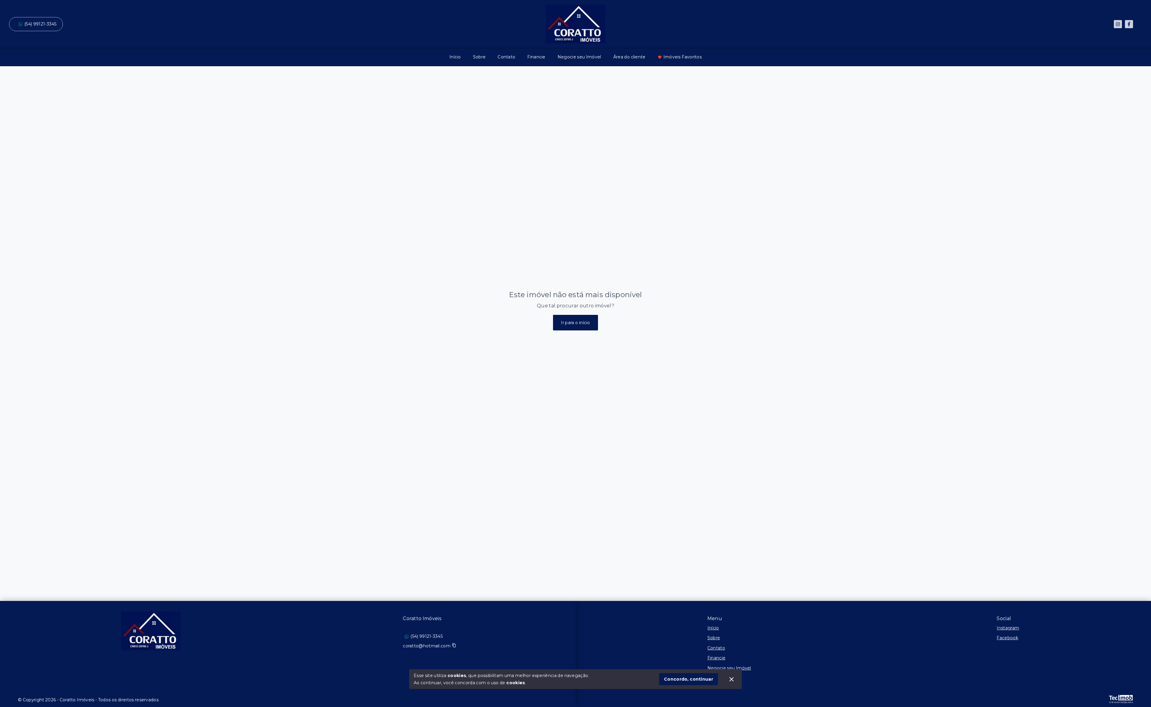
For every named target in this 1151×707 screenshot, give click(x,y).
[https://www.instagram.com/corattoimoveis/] (1118, 24)
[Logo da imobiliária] (150, 631)
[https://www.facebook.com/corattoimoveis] (1129, 24)
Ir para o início (575, 322)
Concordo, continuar (688, 679)
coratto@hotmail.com (427, 645)
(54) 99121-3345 (40, 24)
